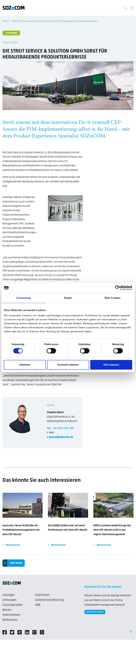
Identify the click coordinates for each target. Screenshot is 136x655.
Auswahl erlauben (68, 364)
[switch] (51, 350)
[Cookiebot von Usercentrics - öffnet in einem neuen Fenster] (117, 287)
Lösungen (8, 595)
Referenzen (9, 620)
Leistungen (9, 600)
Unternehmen (11, 615)
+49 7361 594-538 (63, 428)
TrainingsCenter (12, 605)
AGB (37, 605)
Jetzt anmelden (95, 612)
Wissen (6, 610)
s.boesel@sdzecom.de (60, 437)
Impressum (42, 595)
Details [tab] (68, 297)
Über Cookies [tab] (112, 297)
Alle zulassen (111, 364)
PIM (21, 223)
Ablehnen (25, 364)
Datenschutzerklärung (49, 600)
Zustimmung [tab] (23, 297)
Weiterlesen (13, 545)
